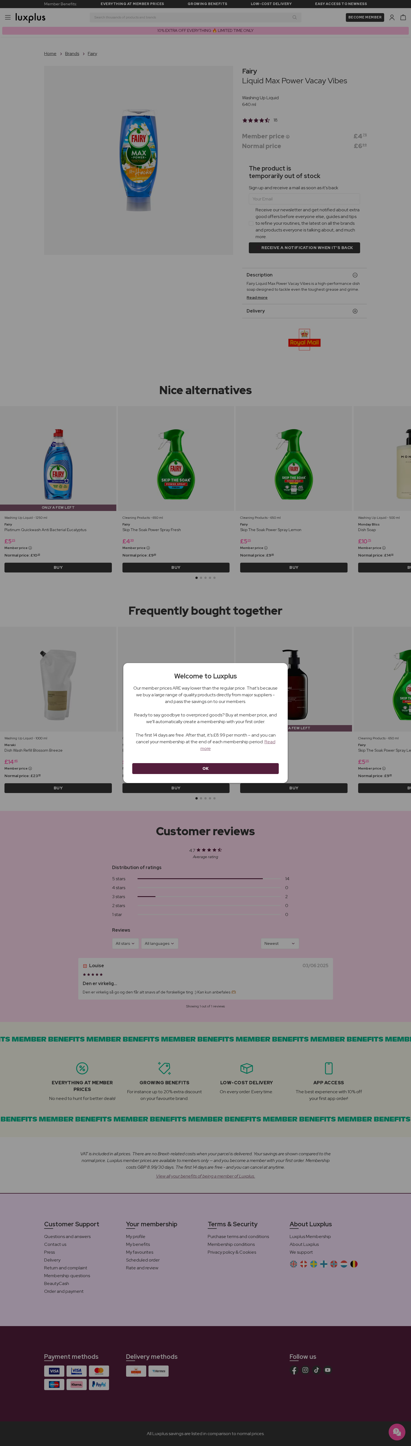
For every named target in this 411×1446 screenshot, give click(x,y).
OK (205, 768)
